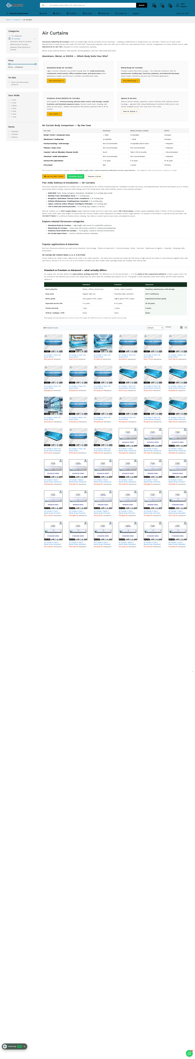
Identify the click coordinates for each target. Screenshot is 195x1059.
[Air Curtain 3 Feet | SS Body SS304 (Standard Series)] (53, 406)
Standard (14, 131)
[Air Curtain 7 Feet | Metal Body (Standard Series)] (177, 499)
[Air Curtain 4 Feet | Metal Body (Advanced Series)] (53, 468)
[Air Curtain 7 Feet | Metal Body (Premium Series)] (153, 468)
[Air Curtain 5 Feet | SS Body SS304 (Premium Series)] (177, 406)
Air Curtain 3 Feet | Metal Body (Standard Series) (152, 543)
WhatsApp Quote (75, 176)
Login (183, 4)
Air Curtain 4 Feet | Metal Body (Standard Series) (102, 543)
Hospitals (167, 248)
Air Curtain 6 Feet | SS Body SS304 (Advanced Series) (127, 356)
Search (141, 5)
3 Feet (13, 103)
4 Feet (13, 108)
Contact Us (122, 13)
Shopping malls (179, 248)
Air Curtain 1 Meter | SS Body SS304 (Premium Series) (177, 387)
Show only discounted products (19, 83)
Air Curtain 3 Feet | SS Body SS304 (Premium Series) (102, 450)
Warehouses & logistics (154, 248)
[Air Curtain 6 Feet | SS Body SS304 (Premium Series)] (153, 375)
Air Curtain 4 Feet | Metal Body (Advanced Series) (52, 481)
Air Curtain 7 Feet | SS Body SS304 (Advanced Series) (52, 356)
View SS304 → (54, 114)
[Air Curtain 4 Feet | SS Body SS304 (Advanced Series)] (53, 375)
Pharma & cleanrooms (106, 248)
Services (88, 13)
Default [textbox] (168, 327)
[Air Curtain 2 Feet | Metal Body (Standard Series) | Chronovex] (177, 531)
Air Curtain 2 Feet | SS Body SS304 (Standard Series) (102, 356)
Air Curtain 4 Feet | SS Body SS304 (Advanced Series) (52, 387)
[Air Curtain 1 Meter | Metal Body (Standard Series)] (128, 531)
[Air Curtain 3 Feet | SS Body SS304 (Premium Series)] (103, 437)
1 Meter (14, 105)
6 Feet (13, 114)
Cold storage (91, 248)
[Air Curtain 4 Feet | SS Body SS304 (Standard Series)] (78, 343)
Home (44, 13)
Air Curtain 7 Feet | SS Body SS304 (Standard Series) (77, 450)
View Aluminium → (56, 81)
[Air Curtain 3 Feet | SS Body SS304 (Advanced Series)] (78, 375)
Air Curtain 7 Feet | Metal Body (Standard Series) (176, 512)
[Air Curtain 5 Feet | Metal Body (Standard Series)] (78, 531)
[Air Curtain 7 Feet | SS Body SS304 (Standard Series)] (78, 437)
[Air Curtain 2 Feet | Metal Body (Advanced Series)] (128, 468)
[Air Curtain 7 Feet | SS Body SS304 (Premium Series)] (128, 375)
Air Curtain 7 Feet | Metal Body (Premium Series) (152, 481)
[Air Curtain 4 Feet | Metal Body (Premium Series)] (78, 499)
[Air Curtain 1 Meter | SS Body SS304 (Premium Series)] (177, 375)
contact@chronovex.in (126, 216)
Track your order (182, 13)
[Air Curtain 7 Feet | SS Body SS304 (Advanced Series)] (53, 343)
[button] (14, 1046)
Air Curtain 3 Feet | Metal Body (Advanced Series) (102, 481)
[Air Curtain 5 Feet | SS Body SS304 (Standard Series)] (103, 406)
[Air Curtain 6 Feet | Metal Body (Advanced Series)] (153, 437)
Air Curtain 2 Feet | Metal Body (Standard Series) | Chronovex (176, 543)
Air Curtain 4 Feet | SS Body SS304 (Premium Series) (52, 450)
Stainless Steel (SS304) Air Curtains (20, 48)
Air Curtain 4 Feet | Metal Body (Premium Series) (77, 512)
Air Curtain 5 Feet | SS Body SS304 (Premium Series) (177, 418)
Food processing (122, 248)
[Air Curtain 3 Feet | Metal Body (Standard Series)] (153, 531)
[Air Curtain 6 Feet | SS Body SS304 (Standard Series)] (128, 406)
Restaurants (46, 251)
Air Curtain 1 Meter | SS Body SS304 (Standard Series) (77, 418)
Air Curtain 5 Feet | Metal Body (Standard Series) (77, 543)
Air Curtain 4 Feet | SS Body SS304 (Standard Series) (77, 356)
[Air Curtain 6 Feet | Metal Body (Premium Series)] (177, 468)
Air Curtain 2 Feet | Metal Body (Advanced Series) (127, 481)
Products (72, 13)
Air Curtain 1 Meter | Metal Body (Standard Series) (127, 543)
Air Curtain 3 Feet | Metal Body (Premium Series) (127, 512)
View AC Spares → (130, 111)
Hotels (132, 248)
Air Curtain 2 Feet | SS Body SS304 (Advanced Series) (102, 387)
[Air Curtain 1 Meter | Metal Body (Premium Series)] (103, 499)
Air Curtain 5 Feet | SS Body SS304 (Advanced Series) (152, 356)
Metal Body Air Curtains (19, 44)
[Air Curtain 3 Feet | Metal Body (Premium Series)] (128, 499)
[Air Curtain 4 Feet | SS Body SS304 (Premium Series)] (53, 437)
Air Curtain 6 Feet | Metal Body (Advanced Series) (152, 450)
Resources (105, 13)
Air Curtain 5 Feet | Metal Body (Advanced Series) (177, 450)
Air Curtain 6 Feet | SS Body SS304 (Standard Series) (127, 418)
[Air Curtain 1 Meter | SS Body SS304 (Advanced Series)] (177, 343)
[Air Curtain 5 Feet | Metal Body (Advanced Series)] (177, 437)
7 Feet (13, 117)
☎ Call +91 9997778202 (53, 176)
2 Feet (13, 100)
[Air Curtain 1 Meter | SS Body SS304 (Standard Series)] (78, 406)
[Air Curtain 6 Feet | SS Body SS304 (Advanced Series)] (128, 343)
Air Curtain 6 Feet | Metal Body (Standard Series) (52, 543)
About (58, 13)
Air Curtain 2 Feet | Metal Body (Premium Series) (152, 512)
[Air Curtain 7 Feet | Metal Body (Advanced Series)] (128, 437)
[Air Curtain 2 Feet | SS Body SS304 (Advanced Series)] (103, 375)
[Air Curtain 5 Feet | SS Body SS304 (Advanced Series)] (153, 343)
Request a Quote (94, 176)
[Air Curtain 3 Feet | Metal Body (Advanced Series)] (103, 468)
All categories (17, 36)
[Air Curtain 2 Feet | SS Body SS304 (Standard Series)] (103, 343)
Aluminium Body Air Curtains (20, 41)
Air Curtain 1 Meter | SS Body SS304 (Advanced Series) (177, 356)
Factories (140, 248)
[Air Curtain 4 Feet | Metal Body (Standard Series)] (103, 531)
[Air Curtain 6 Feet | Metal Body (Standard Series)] (53, 531)
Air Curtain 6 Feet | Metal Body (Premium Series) (176, 481)
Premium (14, 134)
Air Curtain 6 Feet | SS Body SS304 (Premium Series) (152, 387)
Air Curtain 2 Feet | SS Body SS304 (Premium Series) (152, 418)
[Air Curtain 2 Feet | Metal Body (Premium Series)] (153, 499)
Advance (14, 137)
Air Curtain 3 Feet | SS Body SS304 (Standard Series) (52, 418)
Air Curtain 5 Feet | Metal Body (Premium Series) (52, 512)
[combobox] (168, 326)
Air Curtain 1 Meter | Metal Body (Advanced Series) (77, 481)
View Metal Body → (130, 81)
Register (184, 6)
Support (136, 13)
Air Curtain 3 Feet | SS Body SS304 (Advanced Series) (77, 387)
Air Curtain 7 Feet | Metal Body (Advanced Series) (127, 450)
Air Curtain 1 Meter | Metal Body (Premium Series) (102, 512)
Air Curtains (16, 39)
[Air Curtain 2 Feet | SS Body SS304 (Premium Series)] (153, 406)
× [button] (24, 1046)
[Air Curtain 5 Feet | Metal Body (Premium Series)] (53, 499)
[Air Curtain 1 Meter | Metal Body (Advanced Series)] (78, 468)
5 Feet (13, 111)
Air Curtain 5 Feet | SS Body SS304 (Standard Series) (102, 418)
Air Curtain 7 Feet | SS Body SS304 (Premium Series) (127, 387)
